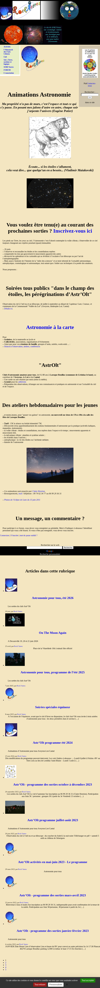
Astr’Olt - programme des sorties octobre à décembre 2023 (52, 784)
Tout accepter (88, 980)
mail (20, 493)
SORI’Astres (9, 67)
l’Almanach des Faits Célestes (8, 52)
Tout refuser (40, 984)
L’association (9, 73)
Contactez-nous (91, 84)
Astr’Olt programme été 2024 (53, 742)
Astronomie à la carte (50, 327)
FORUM (7, 70)
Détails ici (8, 309)
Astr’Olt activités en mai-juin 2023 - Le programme (52, 862)
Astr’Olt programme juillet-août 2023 (52, 820)
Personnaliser (55, 984)
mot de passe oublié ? (28, 535)
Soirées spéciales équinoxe (52, 707)
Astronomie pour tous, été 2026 (52, 598)
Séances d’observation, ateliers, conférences (22, 346)
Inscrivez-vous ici (72, 231)
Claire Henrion (38, 491)
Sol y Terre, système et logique (8, 62)
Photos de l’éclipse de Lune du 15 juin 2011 (22, 500)
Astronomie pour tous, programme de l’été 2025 (53, 672)
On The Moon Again (52, 632)
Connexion (4, 535)
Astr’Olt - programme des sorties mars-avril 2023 (52, 895)
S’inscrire (14, 535)
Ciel (5, 57)
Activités (7, 47)
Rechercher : (90, 92)
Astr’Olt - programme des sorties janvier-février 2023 (53, 930)
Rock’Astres (18, 611)
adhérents (22, 382)
